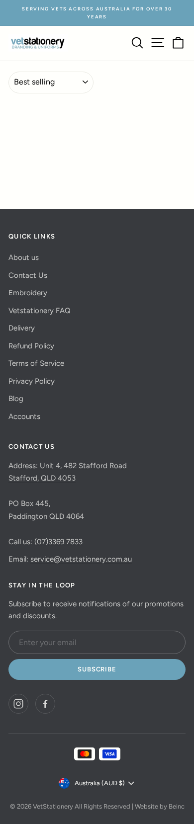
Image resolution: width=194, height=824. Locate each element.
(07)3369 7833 (58, 541)
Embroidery (27, 292)
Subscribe (97, 669)
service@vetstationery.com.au (81, 559)
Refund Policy (31, 345)
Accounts (24, 416)
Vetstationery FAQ (39, 310)
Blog (15, 398)
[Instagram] (18, 704)
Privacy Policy (31, 381)
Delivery (21, 328)
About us (23, 257)
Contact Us (27, 275)
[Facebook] (45, 704)
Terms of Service (36, 363)
